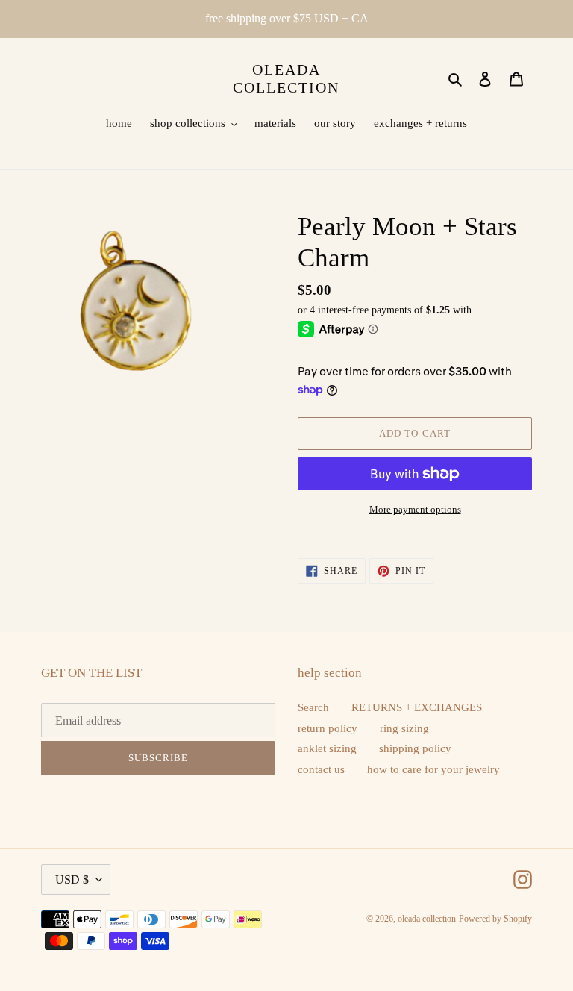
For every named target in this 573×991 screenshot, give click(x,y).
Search (313, 707)
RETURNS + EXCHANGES (416, 707)
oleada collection (286, 78)
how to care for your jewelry (433, 769)
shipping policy (415, 748)
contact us (321, 769)
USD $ (72, 879)
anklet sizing (327, 748)
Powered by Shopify (495, 918)
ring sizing (404, 728)
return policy (327, 728)
